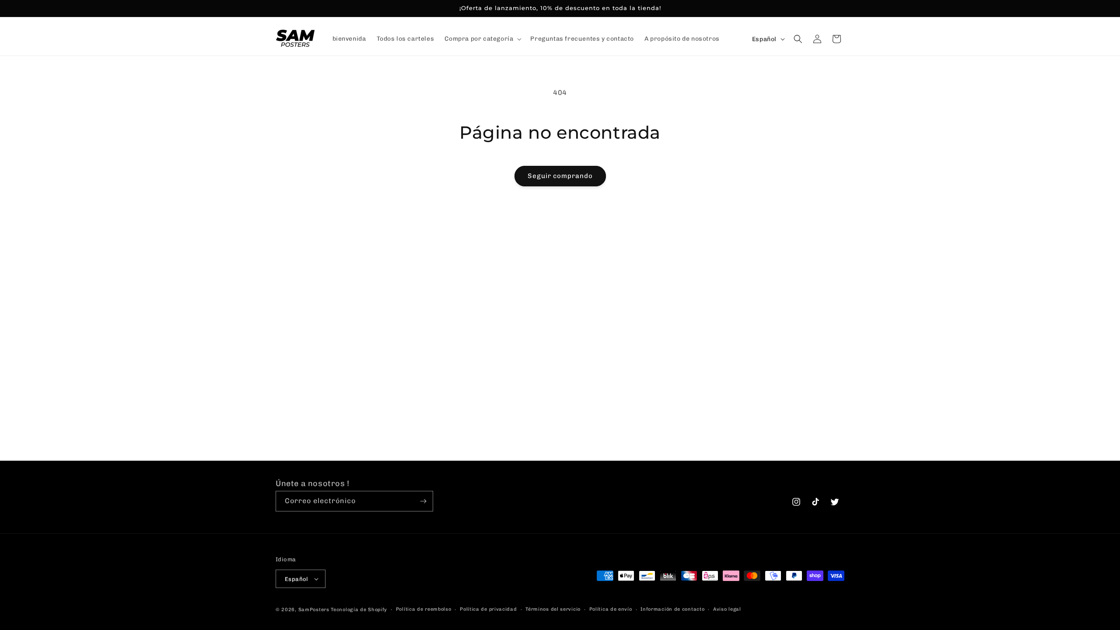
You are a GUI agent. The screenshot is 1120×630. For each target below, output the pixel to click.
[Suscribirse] (423, 501)
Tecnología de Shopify (359, 609)
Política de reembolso (424, 609)
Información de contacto (672, 609)
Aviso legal (727, 609)
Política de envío (610, 609)
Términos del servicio (553, 609)
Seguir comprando (560, 176)
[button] (482, 39)
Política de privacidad (488, 609)
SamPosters (313, 609)
